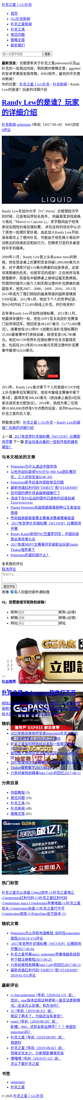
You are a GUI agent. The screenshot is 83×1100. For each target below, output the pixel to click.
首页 (14, 13)
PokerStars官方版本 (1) (49, 914)
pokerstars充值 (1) (27, 908)
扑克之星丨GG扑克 (17, 5)
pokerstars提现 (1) (19, 914)
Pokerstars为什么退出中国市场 (34, 466)
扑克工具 (18, 29)
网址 (14, 623)
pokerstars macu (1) (19, 903)
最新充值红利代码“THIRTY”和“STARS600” (44, 488)
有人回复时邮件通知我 (32, 592)
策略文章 (18, 40)
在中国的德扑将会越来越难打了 (35, 493)
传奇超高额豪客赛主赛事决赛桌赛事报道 (42, 518)
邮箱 (14, 618)
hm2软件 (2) (44, 892)
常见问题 (18, 35)
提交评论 (9, 586)
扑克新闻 (60, 84)
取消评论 (9, 569)
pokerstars (24, 124)
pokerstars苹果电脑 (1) (49, 903)
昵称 (14, 612)
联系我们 (18, 45)
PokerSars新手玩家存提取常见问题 (37, 482)
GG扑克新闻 (20, 19)
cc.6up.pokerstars (45, 1000)
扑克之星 (18, 1087)
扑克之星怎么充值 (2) (18, 892)
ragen (43, 1027)
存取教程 (18, 792)
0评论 (6, 130)
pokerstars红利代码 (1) (22, 898)
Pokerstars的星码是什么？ (30, 555)
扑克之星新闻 (21, 24)
